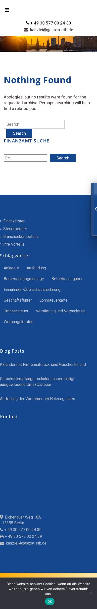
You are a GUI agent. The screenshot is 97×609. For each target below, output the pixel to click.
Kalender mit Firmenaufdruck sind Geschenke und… (44, 364)
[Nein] (90, 593)
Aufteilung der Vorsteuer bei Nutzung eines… (39, 398)
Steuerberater (14, 228)
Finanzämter (13, 221)
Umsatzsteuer (16, 311)
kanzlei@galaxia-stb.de (50, 29)
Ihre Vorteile (13, 244)
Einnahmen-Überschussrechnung (32, 289)
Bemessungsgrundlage (24, 278)
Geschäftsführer (18, 300)
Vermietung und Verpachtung (61, 311)
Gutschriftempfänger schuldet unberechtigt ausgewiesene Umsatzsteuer (37, 381)
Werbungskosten (18, 321)
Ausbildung (36, 268)
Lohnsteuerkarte (53, 300)
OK (50, 602)
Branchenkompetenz (20, 236)
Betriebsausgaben (67, 278)
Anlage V (11, 268)
